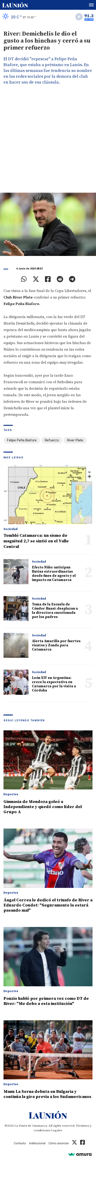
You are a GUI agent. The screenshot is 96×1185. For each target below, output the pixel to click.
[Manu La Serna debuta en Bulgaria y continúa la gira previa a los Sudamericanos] (48, 1050)
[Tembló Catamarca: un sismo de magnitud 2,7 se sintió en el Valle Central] (48, 494)
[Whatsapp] (24, 279)
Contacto (20, 1143)
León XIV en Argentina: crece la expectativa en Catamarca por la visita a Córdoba (54, 684)
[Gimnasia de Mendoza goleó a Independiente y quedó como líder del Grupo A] (48, 760)
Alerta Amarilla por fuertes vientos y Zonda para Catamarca (56, 645)
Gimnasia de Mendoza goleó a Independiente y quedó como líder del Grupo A (42, 807)
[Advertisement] (48, 142)
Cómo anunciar (58, 1143)
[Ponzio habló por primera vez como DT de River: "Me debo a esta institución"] (48, 956)
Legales (56, 1130)
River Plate (75, 440)
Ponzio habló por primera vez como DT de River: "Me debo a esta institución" (46, 1001)
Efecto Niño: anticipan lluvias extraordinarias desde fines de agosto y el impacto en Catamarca (54, 573)
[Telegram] (72, 279)
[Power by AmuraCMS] (80, 1154)
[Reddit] (60, 279)
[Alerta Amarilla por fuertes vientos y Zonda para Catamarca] (15, 645)
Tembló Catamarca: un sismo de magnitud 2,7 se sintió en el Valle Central (36, 541)
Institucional (37, 1143)
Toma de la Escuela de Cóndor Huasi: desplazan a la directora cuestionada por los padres (55, 610)
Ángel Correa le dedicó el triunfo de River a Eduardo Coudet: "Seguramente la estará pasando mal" (48, 905)
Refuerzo (52, 440)
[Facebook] (48, 279)
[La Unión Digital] (15, 4)
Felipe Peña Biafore (22, 440)
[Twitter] (36, 279)
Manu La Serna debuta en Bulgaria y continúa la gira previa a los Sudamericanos (47, 1094)
